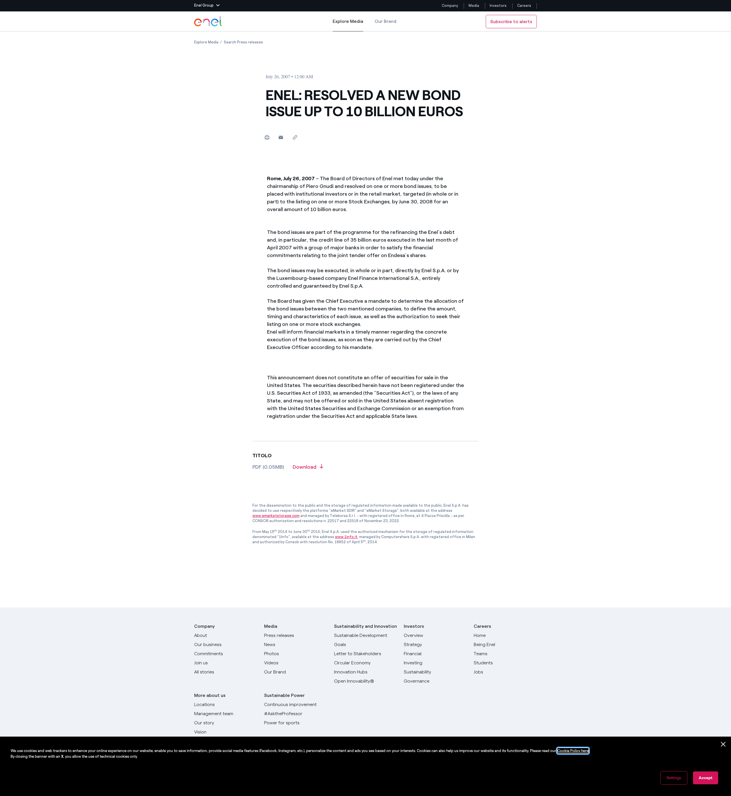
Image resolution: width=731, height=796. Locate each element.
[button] (207, 5)
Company (450, 5)
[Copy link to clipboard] (294, 137)
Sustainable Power (284, 695)
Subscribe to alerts (511, 21)
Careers (524, 5)
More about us (210, 695)
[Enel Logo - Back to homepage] (208, 21)
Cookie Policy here (573, 751)
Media (474, 5)
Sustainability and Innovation (365, 626)
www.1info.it (346, 537)
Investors (498, 5)
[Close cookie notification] (723, 744)
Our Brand (385, 21)
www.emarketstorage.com (276, 516)
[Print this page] (266, 137)
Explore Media (348, 25)
